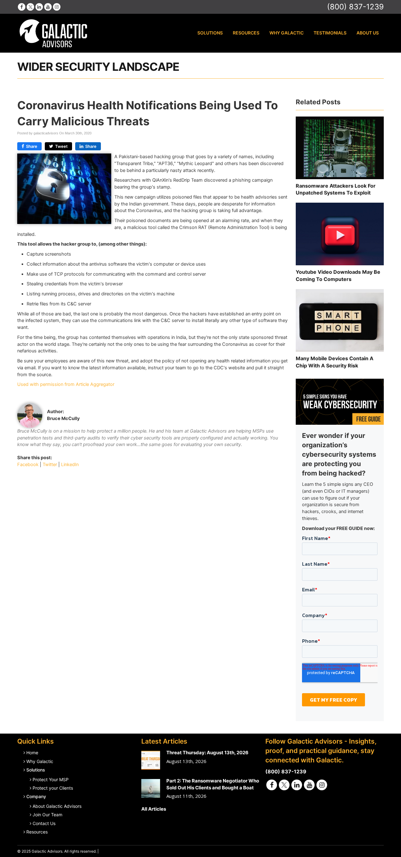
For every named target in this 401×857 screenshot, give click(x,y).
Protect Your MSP (51, 779)
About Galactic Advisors (57, 806)
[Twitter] (30, 6)
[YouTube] (48, 6)
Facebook (28, 464)
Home (32, 752)
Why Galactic (286, 32)
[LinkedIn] (39, 6)
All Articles (153, 809)
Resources (246, 32)
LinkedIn (70, 464)
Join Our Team (47, 814)
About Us (368, 32)
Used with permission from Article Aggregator (65, 384)
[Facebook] (21, 6)
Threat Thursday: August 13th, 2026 (207, 753)
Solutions (210, 32)
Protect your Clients (53, 788)
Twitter (50, 464)
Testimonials (330, 32)
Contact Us (44, 823)
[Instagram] (56, 6)
